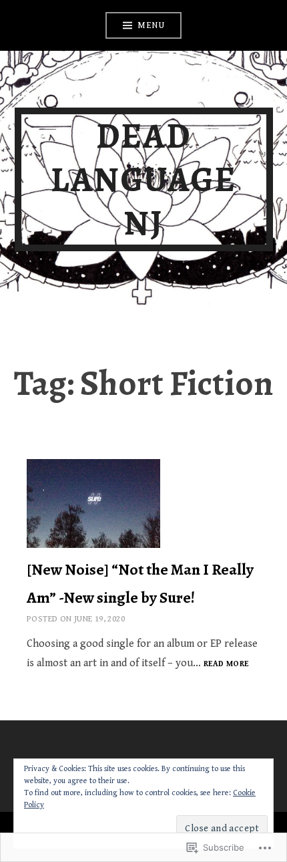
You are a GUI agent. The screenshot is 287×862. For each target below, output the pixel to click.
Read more (226, 665)
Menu (150, 25)
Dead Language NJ (143, 179)
